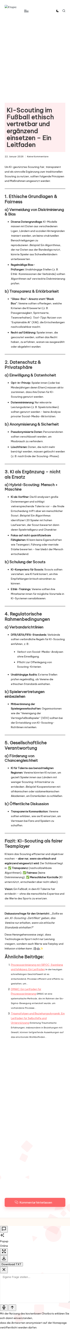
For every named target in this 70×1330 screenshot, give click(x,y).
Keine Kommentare (37, 156)
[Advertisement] (35, 59)
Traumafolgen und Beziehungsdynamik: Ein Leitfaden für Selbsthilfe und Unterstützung (38, 1018)
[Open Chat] (4, 1229)
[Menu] (26, 11)
